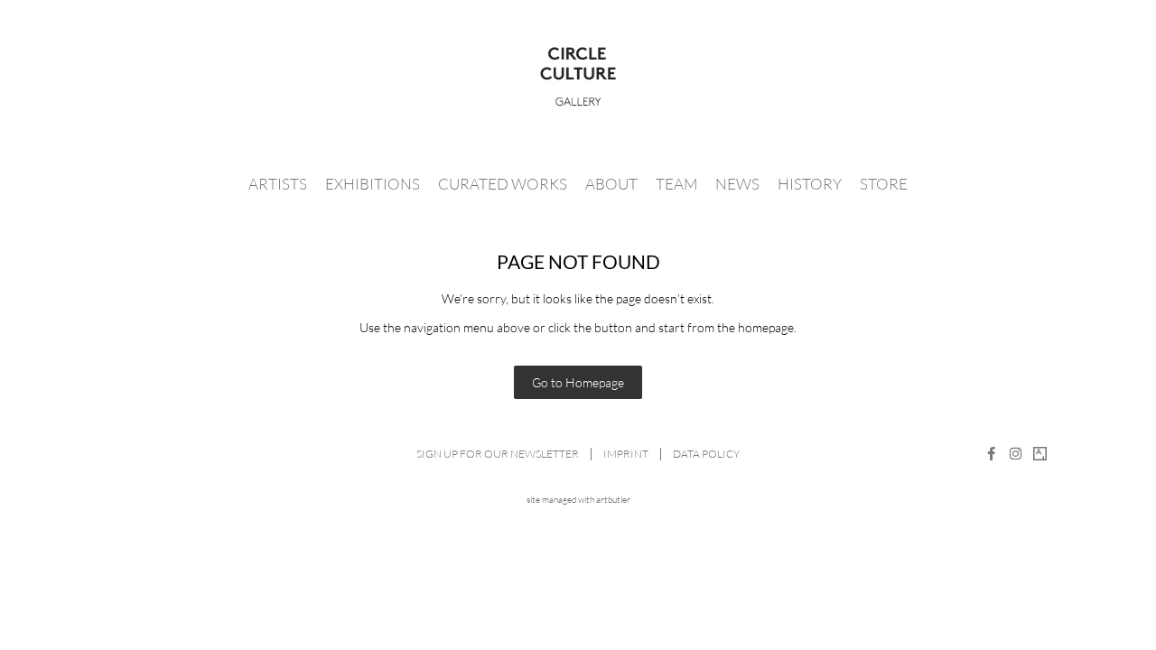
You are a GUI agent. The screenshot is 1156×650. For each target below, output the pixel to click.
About (611, 183)
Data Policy (706, 453)
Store (884, 183)
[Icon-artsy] (1040, 453)
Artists (277, 183)
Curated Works (502, 183)
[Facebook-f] (991, 453)
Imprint (625, 453)
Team (676, 183)
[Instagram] (1015, 453)
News (737, 183)
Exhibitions (372, 183)
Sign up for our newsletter (497, 453)
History (810, 183)
